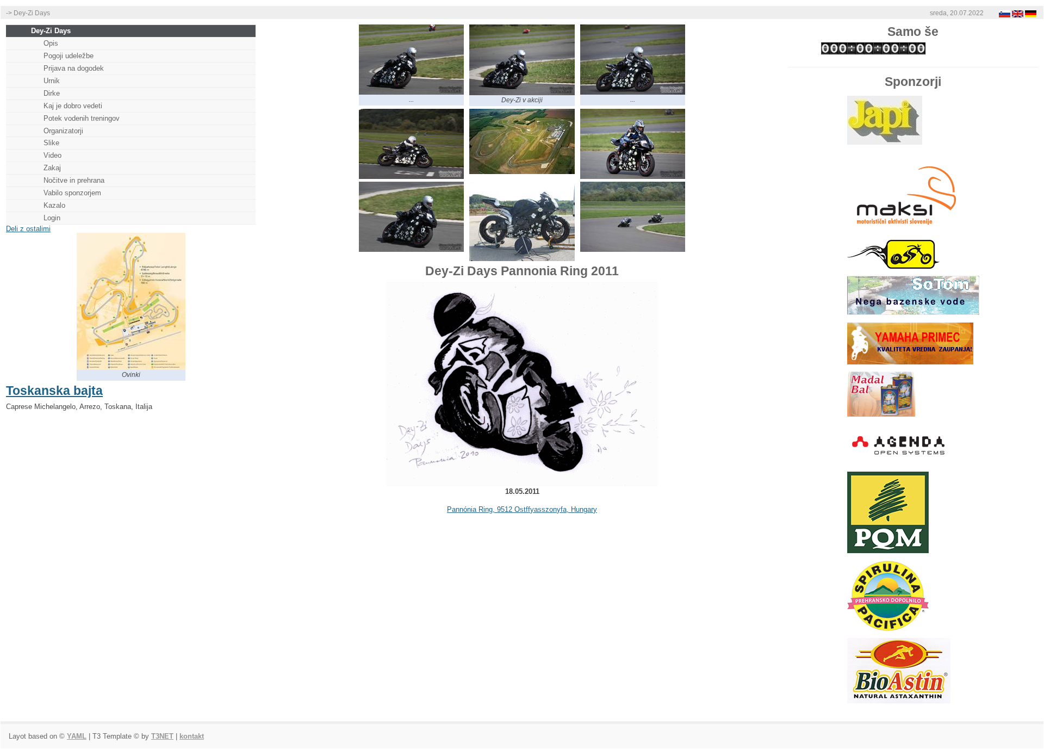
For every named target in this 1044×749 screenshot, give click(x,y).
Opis (51, 43)
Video (52, 155)
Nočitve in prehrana (74, 180)
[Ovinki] (131, 367)
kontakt (191, 736)
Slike (51, 143)
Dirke (52, 93)
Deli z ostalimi (28, 229)
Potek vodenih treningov (82, 118)
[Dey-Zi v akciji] (522, 93)
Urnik (52, 81)
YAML (76, 736)
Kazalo (54, 205)
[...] (411, 92)
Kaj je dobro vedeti (73, 106)
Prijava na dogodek (74, 68)
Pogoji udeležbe (69, 56)
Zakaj (52, 168)
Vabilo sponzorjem (72, 193)
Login (52, 218)
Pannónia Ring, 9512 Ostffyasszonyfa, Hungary (522, 509)
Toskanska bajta (54, 390)
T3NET (162, 736)
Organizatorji (63, 131)
